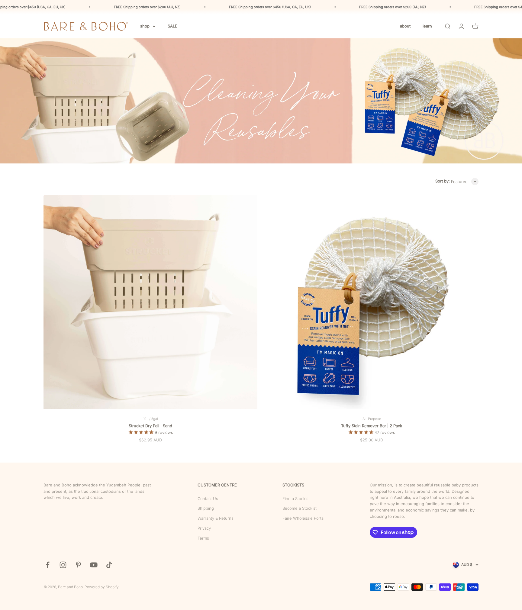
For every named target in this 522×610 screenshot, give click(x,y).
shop (145, 26)
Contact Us (208, 498)
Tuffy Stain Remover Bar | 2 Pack (371, 425)
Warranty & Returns (216, 518)
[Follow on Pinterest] (78, 565)
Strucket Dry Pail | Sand (150, 425)
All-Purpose (371, 419)
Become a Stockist (299, 508)
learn (427, 26)
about (405, 26)
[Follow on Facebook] (48, 565)
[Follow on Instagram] (63, 565)
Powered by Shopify (102, 587)
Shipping (206, 508)
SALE (172, 26)
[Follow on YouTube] (94, 565)
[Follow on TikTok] (109, 565)
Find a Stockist (296, 498)
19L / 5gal (150, 419)
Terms (203, 538)
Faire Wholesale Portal (303, 518)
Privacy (204, 528)
